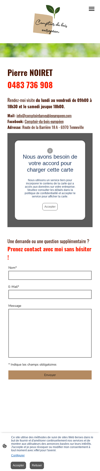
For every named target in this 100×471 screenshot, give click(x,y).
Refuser (37, 465)
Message (14, 306)
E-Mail (13, 287)
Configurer (18, 455)
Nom (12, 267)
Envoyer (50, 375)
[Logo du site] (50, 20)
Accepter (50, 206)
